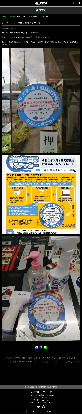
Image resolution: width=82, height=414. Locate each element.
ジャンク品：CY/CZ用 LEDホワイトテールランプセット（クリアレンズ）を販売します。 (42, 362)
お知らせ (12, 16)
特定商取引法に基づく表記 (48, 387)
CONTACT (48, 411)
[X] (41, 347)
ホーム (4, 16)
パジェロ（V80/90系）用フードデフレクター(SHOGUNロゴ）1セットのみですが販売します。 (41, 358)
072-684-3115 (43, 398)
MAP (33, 411)
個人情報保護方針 (31, 387)
